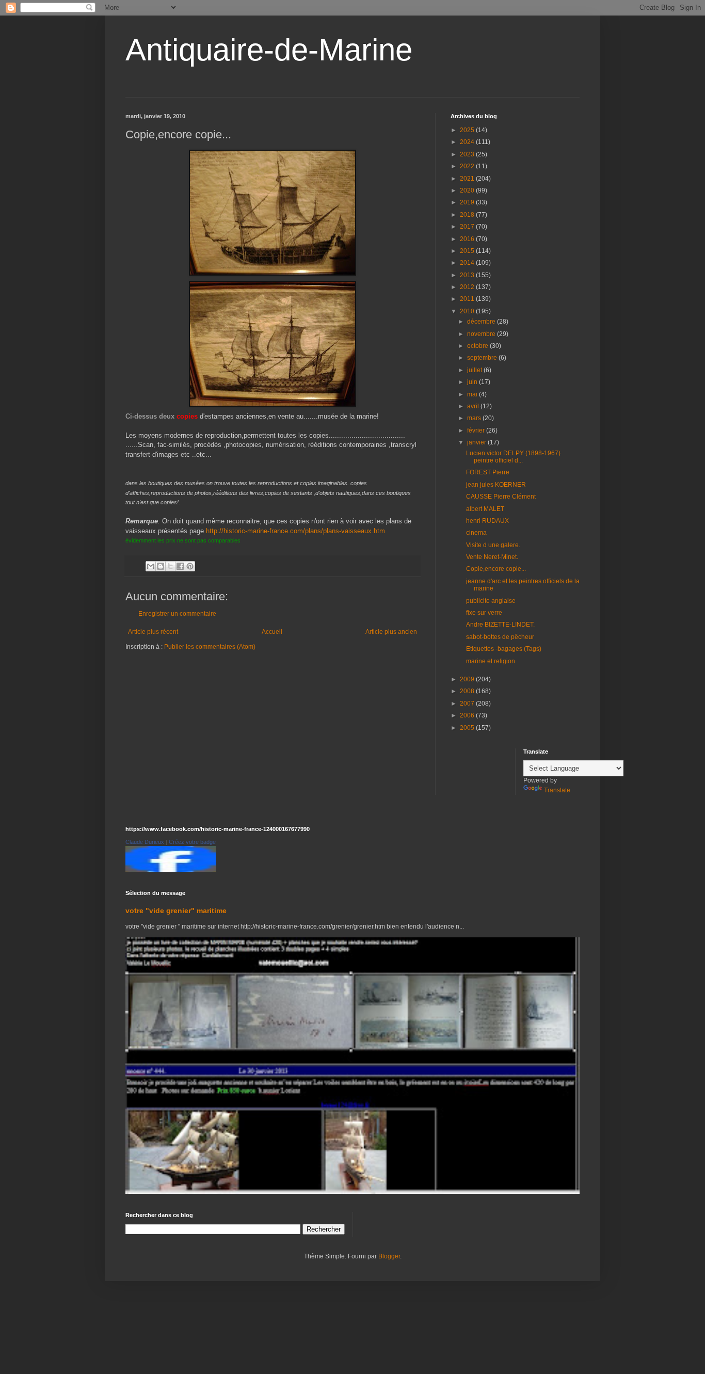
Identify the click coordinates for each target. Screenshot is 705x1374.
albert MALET (485, 509)
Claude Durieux (144, 842)
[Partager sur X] (170, 566)
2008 (468, 691)
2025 (468, 130)
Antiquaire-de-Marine (268, 50)
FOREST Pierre (487, 472)
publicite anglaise (491, 600)
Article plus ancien (391, 631)
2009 (468, 679)
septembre (483, 357)
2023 (468, 154)
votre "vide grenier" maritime (176, 910)
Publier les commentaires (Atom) (209, 646)
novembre (482, 334)
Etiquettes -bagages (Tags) (503, 648)
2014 (468, 262)
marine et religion (490, 661)
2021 (468, 178)
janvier (477, 442)
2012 (468, 287)
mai (473, 394)
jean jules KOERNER (496, 484)
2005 (468, 727)
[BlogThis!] (160, 566)
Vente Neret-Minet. (492, 557)
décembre (482, 321)
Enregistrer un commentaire (177, 613)
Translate (557, 790)
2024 (468, 142)
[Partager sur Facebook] (180, 566)
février (476, 430)
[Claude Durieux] (170, 869)
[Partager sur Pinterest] (190, 566)
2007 (468, 703)
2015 (468, 250)
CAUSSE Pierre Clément (501, 496)
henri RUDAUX (487, 520)
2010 (468, 311)
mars (475, 418)
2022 (468, 166)
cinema (476, 532)
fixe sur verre (484, 612)
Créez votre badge (192, 842)
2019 (468, 202)
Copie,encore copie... (496, 568)
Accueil (272, 631)
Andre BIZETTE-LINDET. (500, 624)
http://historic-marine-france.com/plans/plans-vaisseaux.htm (295, 531)
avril (473, 406)
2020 (468, 190)
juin (473, 382)
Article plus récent (153, 631)
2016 (468, 239)
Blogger (389, 1256)
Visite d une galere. (493, 545)
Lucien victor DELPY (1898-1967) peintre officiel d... (513, 457)
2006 (468, 715)
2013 (468, 275)
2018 (468, 214)
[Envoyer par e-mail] (151, 566)
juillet (475, 370)
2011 (468, 298)
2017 (468, 226)
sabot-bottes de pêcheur (500, 637)
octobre (478, 345)
